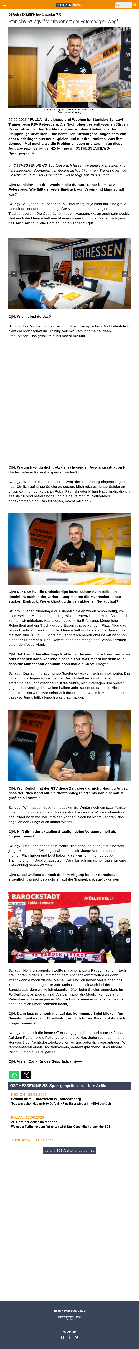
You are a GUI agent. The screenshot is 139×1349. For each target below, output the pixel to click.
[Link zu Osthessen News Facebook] (62, 1338)
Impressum (69, 1320)
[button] (5, 5)
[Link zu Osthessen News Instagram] (69, 1338)
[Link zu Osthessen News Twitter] (76, 1338)
